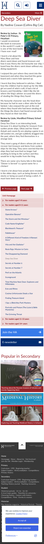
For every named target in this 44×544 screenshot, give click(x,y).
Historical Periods (27, 504)
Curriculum (5, 468)
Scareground (10, 277)
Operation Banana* (13, 214)
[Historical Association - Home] (7, 447)
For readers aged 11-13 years (17, 319)
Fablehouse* (10, 233)
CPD (12, 468)
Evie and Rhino (11, 289)
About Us (20, 459)
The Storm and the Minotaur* (17, 219)
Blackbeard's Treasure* (14, 228)
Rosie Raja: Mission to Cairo (16, 249)
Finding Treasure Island (14, 298)
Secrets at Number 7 (13, 268)
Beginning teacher (23, 468)
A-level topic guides (9, 493)
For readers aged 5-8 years (16, 200)
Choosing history (7, 495)
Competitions (34, 470)
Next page (25, 189)
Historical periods (8, 491)
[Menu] (40, 5)
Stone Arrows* (11, 210)
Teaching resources (28, 484)
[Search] (17, 5)
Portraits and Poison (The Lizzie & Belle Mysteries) (21, 309)
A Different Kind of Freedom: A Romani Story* (21, 239)
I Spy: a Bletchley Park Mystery (18, 303)
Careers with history (23, 495)
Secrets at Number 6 (13, 263)
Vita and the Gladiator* (14, 245)
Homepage (5, 459)
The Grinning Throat (13, 314)
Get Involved (30, 459)
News (13, 459)
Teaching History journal (10, 484)
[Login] (26, 5)
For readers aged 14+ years (16, 324)
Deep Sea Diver (11, 259)
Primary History (7, 473)
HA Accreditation (20, 470)
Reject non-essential (22, 528)
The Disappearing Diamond (16, 254)
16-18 (25, 491)
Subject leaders (7, 470)
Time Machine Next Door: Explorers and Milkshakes (21, 283)
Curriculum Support (8, 480)
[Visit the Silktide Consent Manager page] (35, 535)
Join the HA (5, 461)
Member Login (17, 461)
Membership (29, 461)
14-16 (18, 491)
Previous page (10, 189)
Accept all (22, 521)
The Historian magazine (10, 504)
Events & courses (25, 497)
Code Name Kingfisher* (15, 224)
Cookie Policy (21, 513)
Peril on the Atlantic (13, 273)
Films (15, 497)
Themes (39, 504)
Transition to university (27, 493)
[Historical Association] (4, 6)
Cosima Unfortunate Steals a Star (19, 293)
